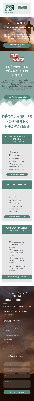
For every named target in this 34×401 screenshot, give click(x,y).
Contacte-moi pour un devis (17, 217)
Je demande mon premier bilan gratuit (17, 276)
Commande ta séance (17, 174)
